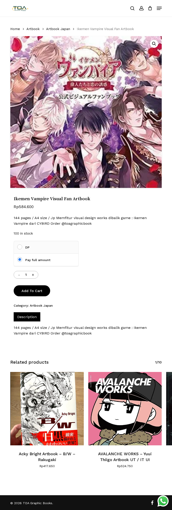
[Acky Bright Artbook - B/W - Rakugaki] (47, 409)
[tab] (27, 316)
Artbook (33, 29)
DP (27, 247)
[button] (159, 8)
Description (27, 317)
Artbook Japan (58, 29)
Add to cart (32, 291)
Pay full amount (37, 260)
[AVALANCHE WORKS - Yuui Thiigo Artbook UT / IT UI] (125, 409)
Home (15, 29)
